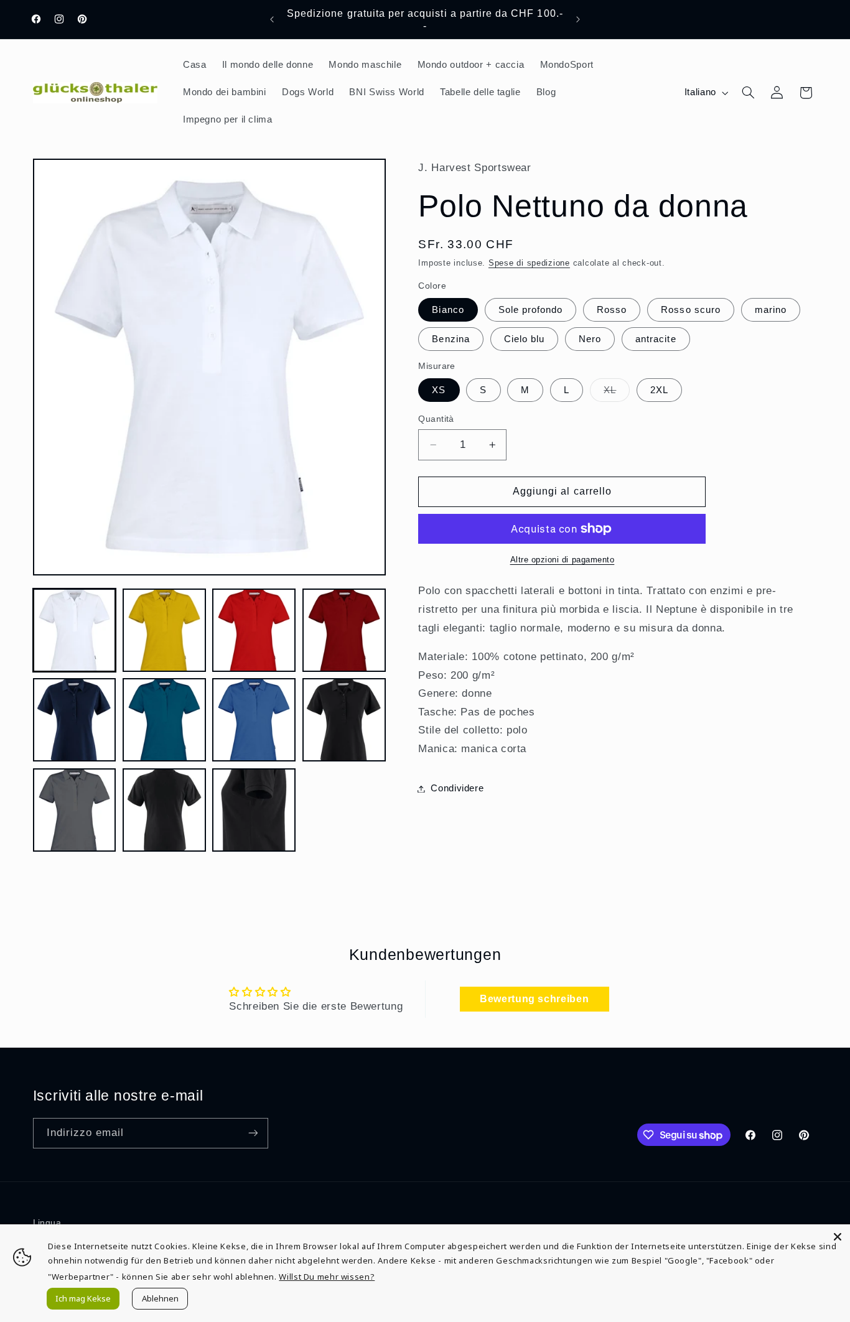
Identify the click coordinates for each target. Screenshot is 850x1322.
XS (439, 390)
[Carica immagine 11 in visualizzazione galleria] (254, 810)
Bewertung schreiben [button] (534, 999)
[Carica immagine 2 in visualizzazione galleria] (164, 630)
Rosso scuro (691, 310)
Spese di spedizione (529, 263)
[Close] (837, 1237)
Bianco (448, 310)
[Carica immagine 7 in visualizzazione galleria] (254, 719)
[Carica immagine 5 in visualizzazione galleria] (74, 719)
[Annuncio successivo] (578, 19)
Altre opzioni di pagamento (562, 560)
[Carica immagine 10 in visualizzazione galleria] (164, 810)
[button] (748, 92)
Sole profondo (530, 310)
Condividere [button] (457, 788)
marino (771, 310)
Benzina (450, 339)
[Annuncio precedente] (272, 19)
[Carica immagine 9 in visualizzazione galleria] (74, 810)
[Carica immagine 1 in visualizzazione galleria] (74, 630)
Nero (590, 339)
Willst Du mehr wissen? (327, 1276)
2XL (659, 390)
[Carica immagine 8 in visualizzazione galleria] (344, 719)
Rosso (612, 310)
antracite (655, 339)
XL (617, 393)
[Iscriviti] (252, 1133)
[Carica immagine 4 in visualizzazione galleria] (344, 630)
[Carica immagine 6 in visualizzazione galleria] (164, 719)
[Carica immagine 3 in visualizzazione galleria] (254, 630)
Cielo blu (524, 339)
